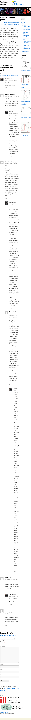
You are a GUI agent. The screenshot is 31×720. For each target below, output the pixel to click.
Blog (2, 15)
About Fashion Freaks (22, 15)
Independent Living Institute (19, 4)
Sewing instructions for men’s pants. (10, 24)
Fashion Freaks (4, 3)
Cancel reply (14, 635)
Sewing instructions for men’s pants (27, 45)
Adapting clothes (12, 15)
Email (1, 669)
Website (2, 674)
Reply (6, 87)
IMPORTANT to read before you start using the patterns (27, 28)
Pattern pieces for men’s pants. (11, 22)
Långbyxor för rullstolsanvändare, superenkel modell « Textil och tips (9, 75)
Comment (2, 646)
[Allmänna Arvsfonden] (12, 709)
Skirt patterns (25, 36)
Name (2, 664)
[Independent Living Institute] (10, 703)
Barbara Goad (5, 635)
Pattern (5, 15)
